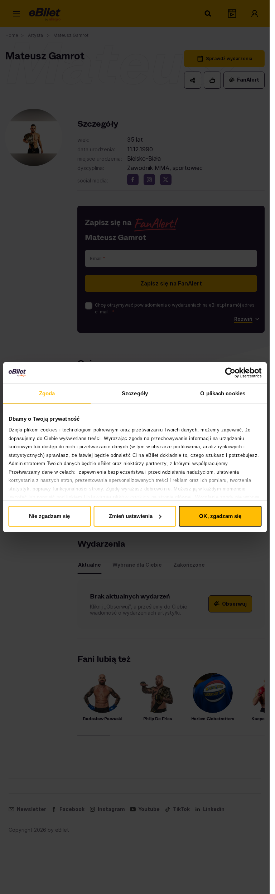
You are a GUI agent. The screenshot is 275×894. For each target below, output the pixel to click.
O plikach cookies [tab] (222, 393)
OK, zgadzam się (220, 516)
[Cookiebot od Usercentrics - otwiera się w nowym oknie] (230, 372)
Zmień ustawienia (131, 516)
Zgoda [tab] (47, 393)
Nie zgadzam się (49, 516)
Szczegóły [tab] (135, 393)
